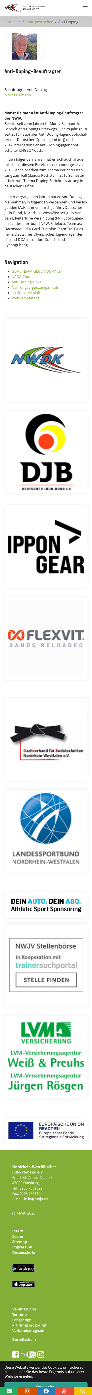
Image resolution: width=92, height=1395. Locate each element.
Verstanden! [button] (46, 1386)
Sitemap (19, 1241)
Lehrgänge (21, 1319)
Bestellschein (24, 1339)
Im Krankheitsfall (26, 292)
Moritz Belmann (17, 95)
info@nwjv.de (36, 1198)
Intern (17, 1231)
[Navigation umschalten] (85, 8)
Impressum (22, 1247)
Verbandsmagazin (28, 1330)
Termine (19, 1314)
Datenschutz (23, 1252)
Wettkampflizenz (25, 298)
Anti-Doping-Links (26, 282)
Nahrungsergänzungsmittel (35, 287)
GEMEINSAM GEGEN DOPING (36, 271)
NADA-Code (21, 276)
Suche (17, 1236)
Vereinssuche (24, 1309)
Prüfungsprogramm (30, 1325)
